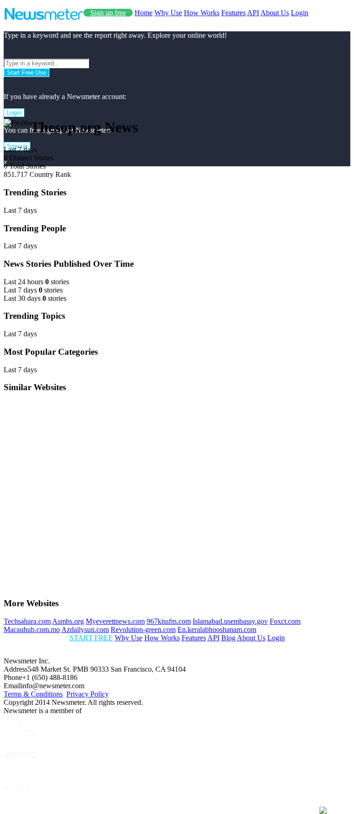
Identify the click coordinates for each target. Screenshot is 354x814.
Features (233, 13)
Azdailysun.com (85, 629)
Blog (228, 638)
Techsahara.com (27, 621)
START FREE (91, 638)
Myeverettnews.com (115, 621)
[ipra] (20, 734)
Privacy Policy (87, 694)
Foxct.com (285, 621)
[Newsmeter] (43, 18)
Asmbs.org (68, 621)
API (253, 13)
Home (144, 13)
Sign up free (108, 13)
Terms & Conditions (33, 694)
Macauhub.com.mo (32, 629)
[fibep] (20, 806)
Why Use (168, 13)
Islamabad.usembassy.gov (230, 621)
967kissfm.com (169, 621)
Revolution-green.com (143, 629)
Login (299, 13)
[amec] (20, 766)
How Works (201, 13)
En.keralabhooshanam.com (216, 629)
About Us (274, 13)
